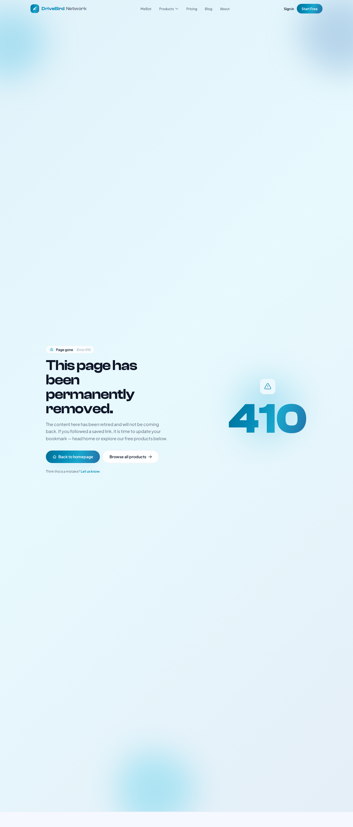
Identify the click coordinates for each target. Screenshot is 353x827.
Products (166, 8)
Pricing (191, 8)
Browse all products (128, 456)
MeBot (146, 8)
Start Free (310, 8)
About (225, 8)
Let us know (90, 471)
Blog (208, 8)
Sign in (289, 8)
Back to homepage (75, 456)
